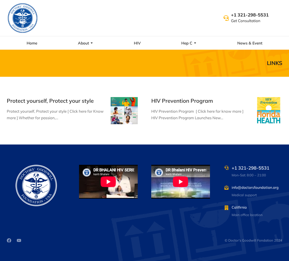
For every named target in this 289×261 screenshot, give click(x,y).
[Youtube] (19, 240)
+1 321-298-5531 (250, 15)
